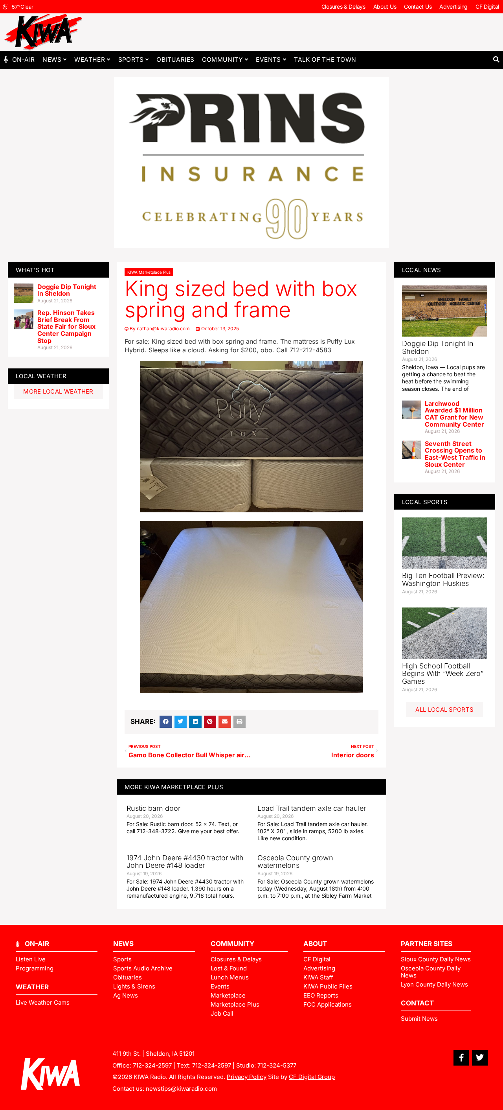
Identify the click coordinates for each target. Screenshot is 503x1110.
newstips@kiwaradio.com (181, 1088)
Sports (130, 59)
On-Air (23, 59)
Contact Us (417, 6)
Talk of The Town (325, 59)
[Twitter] (480, 1058)
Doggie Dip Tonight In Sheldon (66, 290)
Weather (89, 59)
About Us (385, 6)
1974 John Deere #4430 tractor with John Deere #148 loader (185, 862)
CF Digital (487, 6)
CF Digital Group (312, 1077)
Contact (417, 1003)
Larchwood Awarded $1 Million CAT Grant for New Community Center (454, 413)
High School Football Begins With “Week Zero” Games (442, 674)
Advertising (453, 6)
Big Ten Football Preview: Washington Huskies (443, 579)
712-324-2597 (152, 1065)
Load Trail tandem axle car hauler (311, 808)
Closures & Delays (343, 6)
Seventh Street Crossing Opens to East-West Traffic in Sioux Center (455, 454)
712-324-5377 (276, 1065)
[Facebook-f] (461, 1058)
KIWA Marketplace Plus (149, 272)
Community (222, 59)
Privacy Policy (246, 1077)
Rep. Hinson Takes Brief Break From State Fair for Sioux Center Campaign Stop (66, 326)
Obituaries (175, 59)
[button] (496, 59)
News (51, 59)
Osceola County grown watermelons (295, 862)
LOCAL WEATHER (41, 376)
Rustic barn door (153, 808)
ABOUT (315, 944)
